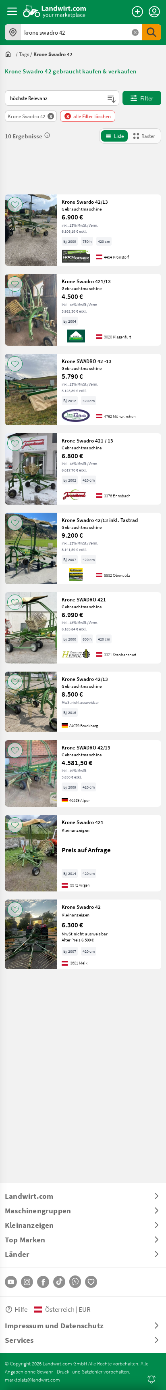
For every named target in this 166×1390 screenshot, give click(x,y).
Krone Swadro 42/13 (85, 678)
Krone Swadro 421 (83, 822)
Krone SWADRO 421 (84, 599)
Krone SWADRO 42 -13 (87, 361)
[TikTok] (59, 1282)
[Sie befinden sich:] (10, 54)
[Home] (55, 11)
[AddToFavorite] (15, 204)
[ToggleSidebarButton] (12, 11)
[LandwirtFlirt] (91, 1282)
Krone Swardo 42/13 (85, 201)
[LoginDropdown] (154, 12)
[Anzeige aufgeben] (137, 12)
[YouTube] (11, 1282)
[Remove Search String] (135, 32)
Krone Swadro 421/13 (86, 281)
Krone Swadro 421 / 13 (87, 440)
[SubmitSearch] (151, 32)
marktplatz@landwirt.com (32, 1379)
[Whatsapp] (75, 1282)
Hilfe (21, 1309)
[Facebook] (43, 1282)
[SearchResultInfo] (47, 135)
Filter (146, 98)
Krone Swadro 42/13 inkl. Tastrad (100, 520)
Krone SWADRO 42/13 (86, 747)
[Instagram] (27, 1282)
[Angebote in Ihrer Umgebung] (13, 32)
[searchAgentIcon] (151, 1379)
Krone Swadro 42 (81, 906)
